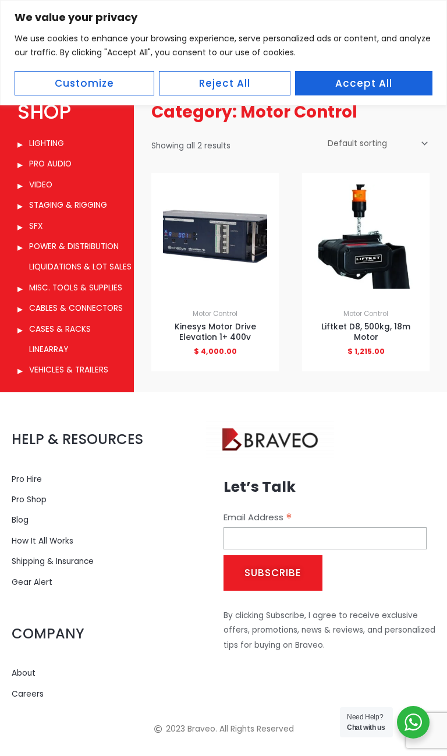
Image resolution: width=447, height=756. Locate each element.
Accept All (363, 83)
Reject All (224, 83)
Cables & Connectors (76, 308)
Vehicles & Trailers (68, 369)
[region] (223, 52)
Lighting (46, 143)
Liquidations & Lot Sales (80, 266)
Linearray (48, 349)
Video (40, 184)
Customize (84, 83)
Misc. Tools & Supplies (75, 287)
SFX (35, 226)
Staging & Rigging (68, 205)
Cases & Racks (60, 329)
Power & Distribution (74, 246)
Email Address (258, 517)
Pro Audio (50, 163)
